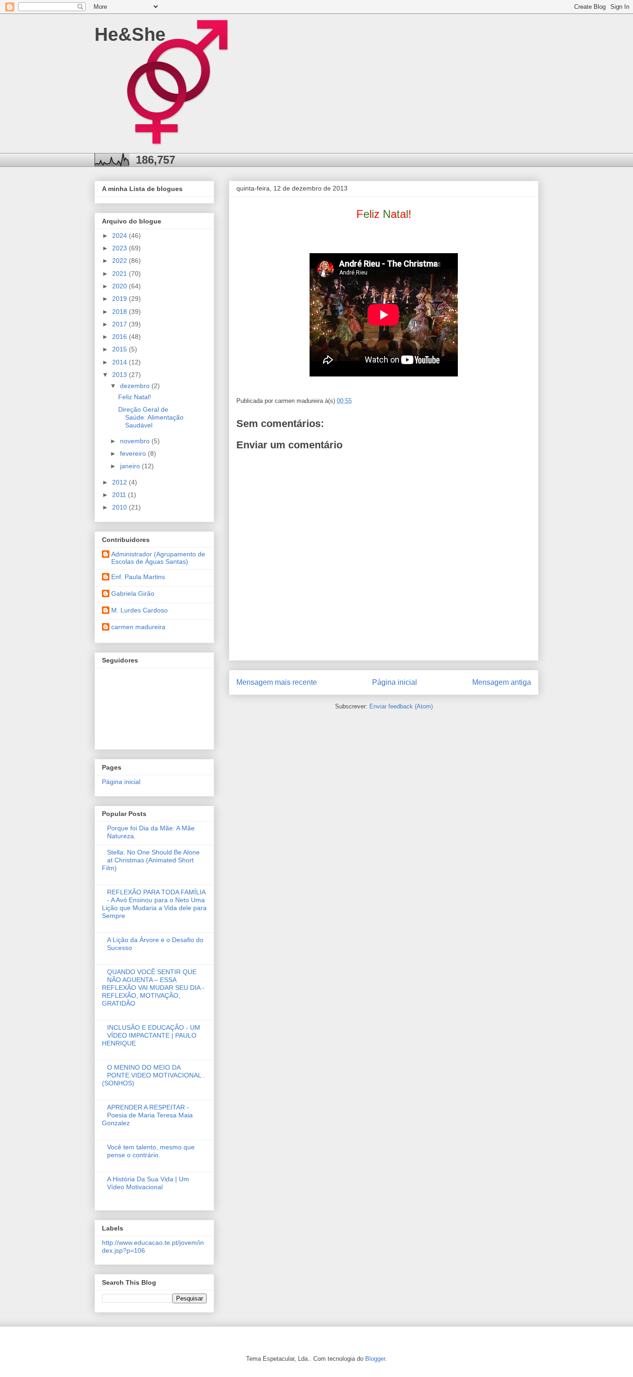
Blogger (375, 1358)
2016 (120, 336)
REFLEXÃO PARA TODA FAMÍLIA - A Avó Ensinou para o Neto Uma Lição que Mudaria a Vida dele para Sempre (154, 903)
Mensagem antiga (501, 682)
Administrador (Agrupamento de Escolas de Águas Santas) (158, 558)
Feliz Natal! (134, 397)
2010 (120, 507)
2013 (120, 374)
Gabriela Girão (132, 593)
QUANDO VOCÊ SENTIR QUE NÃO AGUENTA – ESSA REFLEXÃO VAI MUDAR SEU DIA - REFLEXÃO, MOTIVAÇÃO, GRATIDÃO (153, 987)
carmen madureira (138, 627)
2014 (120, 362)
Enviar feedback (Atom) (401, 706)
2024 (120, 235)
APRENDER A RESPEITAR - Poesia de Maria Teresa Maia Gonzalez (147, 1115)
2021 (120, 273)
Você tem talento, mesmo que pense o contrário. (151, 1151)
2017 (120, 324)
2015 (120, 349)
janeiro (131, 466)
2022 (120, 260)
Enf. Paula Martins (138, 576)
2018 (120, 311)
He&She (130, 34)
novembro (136, 441)
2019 (120, 298)
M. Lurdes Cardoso (139, 610)
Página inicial (394, 682)
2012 (120, 482)
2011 (120, 494)
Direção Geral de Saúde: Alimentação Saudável (151, 417)
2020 (120, 286)
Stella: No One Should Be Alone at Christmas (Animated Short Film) (151, 860)
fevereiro (134, 453)
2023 (120, 248)
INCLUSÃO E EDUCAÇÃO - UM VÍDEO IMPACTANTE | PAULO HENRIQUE (151, 1035)
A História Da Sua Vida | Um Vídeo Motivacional (148, 1183)
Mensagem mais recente (276, 682)
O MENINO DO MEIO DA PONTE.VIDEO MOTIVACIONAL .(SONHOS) (153, 1075)
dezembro (136, 385)
